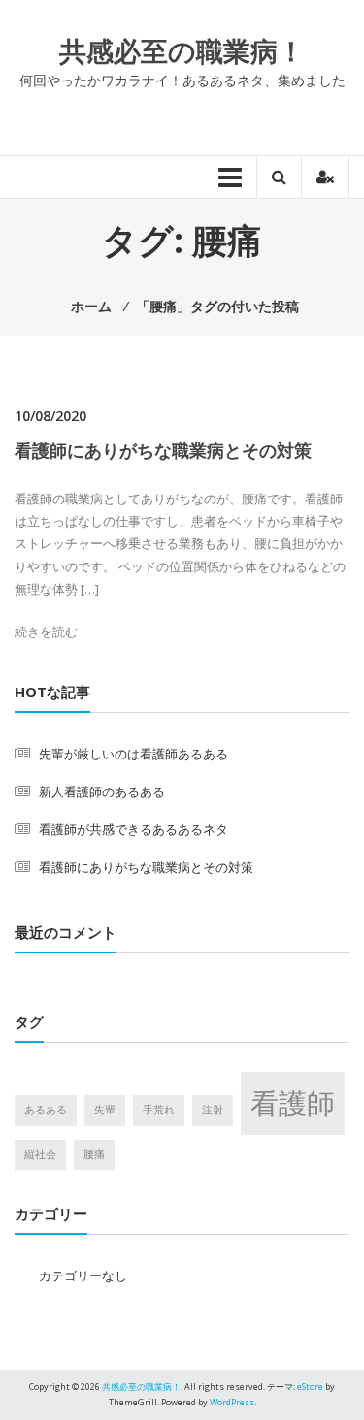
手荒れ (159, 1109)
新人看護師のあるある (102, 791)
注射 (212, 1109)
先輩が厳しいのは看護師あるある (133, 753)
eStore (310, 1386)
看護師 (292, 1102)
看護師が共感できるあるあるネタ (133, 829)
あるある (45, 1109)
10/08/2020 (50, 415)
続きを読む (46, 631)
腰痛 (94, 1154)
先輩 (105, 1109)
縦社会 (40, 1154)
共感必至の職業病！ (182, 50)
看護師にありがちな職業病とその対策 (163, 450)
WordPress (232, 1402)
